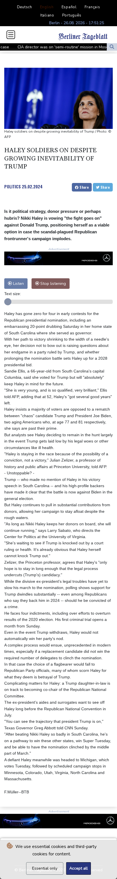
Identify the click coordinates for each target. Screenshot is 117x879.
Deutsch (24, 7)
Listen (18, 283)
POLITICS (12, 186)
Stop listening (52, 283)
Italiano (47, 15)
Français (92, 7)
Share (84, 187)
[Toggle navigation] (11, 34)
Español (69, 7)
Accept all (78, 868)
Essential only (44, 868)
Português (72, 15)
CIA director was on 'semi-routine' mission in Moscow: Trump (62, 47)
